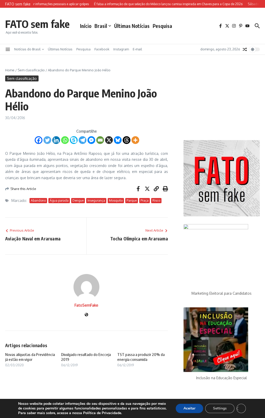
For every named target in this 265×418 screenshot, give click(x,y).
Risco (156, 200)
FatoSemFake (86, 305)
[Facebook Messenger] (91, 140)
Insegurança (96, 200)
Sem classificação (31, 70)
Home (9, 70)
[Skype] (74, 140)
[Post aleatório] (245, 49)
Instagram (121, 49)
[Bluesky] (118, 140)
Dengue (78, 200)
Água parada (59, 200)
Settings (220, 408)
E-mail (137, 49)
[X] (109, 140)
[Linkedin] (56, 140)
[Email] (100, 140)
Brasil (100, 26)
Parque (132, 200)
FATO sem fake (37, 23)
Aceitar (189, 408)
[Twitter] (47, 140)
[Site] (86, 315)
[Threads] (126, 140)
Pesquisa (162, 26)
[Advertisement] (221, 100)
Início (85, 26)
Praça (145, 200)
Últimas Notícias (132, 26)
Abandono (38, 200)
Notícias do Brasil (27, 49)
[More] (135, 140)
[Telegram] (82, 140)
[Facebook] (38, 140)
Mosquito (116, 200)
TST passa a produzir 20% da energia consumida (141, 357)
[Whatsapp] (65, 140)
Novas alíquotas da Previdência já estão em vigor (30, 357)
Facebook (101, 49)
